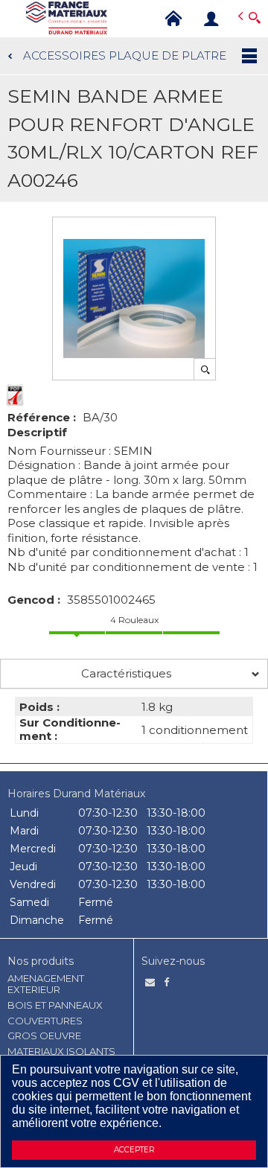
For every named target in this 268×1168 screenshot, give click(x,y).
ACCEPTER (134, 1150)
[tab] (134, 674)
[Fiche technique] (15, 395)
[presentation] (134, 674)
